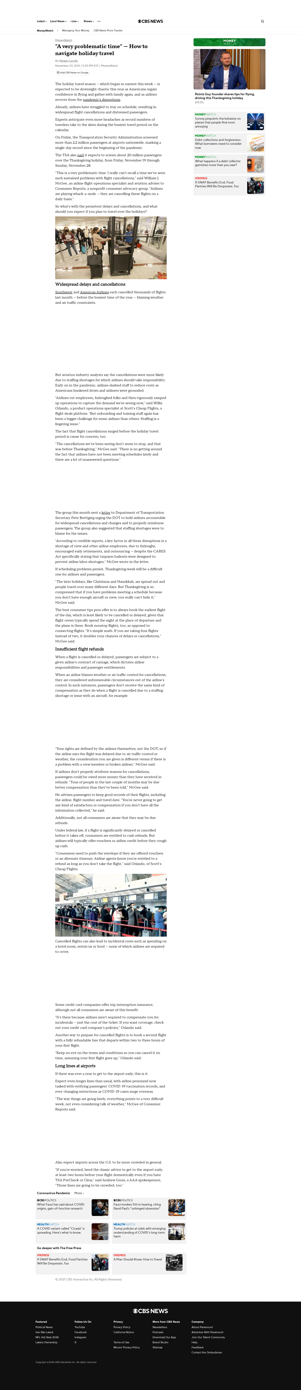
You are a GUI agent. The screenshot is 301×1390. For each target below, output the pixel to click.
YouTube (80, 1327)
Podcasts (158, 1332)
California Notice (124, 1332)
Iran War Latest (44, 1332)
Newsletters (160, 1327)
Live (74, 21)
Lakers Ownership (46, 1342)
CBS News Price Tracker (108, 30)
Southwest (63, 292)
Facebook (81, 1332)
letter (106, 512)
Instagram (80, 1337)
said (80, 155)
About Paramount (202, 1327)
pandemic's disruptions (101, 99)
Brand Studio (160, 1342)
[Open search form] (262, 21)
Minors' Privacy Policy (127, 1347)
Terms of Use (121, 1342)
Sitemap (158, 1347)
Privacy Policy (122, 1327)
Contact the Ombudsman (207, 1352)
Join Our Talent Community (208, 1337)
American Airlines (94, 292)
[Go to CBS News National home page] (150, 21)
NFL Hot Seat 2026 (47, 1337)
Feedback (198, 1347)
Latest (41, 21)
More (78, 1193)
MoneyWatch (45, 30)
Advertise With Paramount (207, 1332)
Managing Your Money (75, 30)
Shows (88, 21)
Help (194, 1342)
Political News (44, 1327)
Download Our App (164, 1337)
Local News (57, 21)
